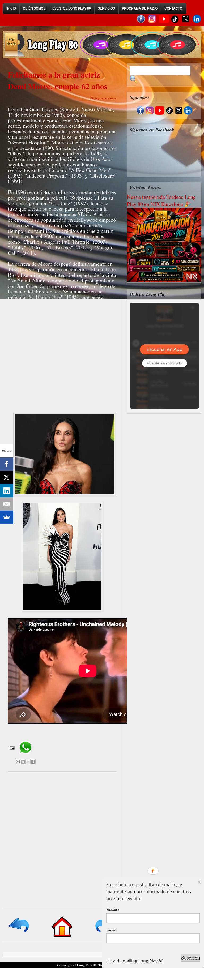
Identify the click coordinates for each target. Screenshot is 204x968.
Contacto (173, 8)
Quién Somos (34, 8)
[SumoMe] (6, 517)
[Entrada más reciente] (19, 933)
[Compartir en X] (28, 761)
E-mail (111, 930)
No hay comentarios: (103, 98)
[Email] (6, 504)
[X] (6, 477)
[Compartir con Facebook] (33, 761)
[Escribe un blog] (23, 761)
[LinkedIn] (6, 490)
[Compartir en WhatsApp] (25, 756)
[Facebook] (6, 464)
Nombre (112, 909)
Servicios (106, 8)
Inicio (11, 8)
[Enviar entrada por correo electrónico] (11, 747)
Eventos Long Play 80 (71, 8)
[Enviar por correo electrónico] (17, 761)
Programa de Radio (140, 8)
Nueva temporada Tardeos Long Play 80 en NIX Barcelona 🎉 (161, 200)
